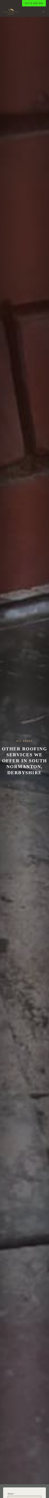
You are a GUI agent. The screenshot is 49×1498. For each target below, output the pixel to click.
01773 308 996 (34, 3)
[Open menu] (43, 12)
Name (11, 1494)
